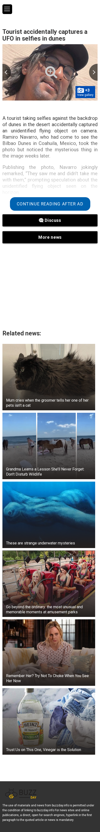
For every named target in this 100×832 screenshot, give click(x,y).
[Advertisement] (50, 286)
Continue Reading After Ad (50, 204)
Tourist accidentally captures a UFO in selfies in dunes (44, 35)
